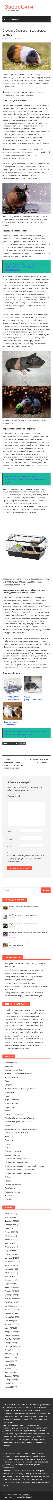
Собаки (8, 1181)
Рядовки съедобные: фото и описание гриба (23, 924)
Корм (7, 1096)
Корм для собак (11, 1103)
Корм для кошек (12, 1099)
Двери (7, 1081)
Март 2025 (9, 1250)
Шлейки (8, 1199)
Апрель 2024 (10, 1280)
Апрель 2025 (10, 1247)
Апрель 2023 (10, 1324)
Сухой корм (10, 1188)
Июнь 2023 (9, 1317)
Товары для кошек (13, 1192)
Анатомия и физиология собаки (18, 1073)
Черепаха (9, 1195)
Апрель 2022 (10, 1368)
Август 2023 (10, 1309)
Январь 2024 (10, 1291)
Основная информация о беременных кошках (23, 906)
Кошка (8, 1110)
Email (10, 839)
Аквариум (9, 1066)
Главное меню (13, 19)
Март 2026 (9, 1217)
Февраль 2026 (11, 1221)
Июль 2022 (9, 1357)
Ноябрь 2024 (10, 1254)
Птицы (8, 1144)
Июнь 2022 (9, 1361)
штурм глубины (11, 1425)
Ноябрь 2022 (10, 1342)
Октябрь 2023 (11, 1302)
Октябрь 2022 (11, 1346)
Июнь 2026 (9, 1213)
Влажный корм (11, 1077)
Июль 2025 (9, 1236)
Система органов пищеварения (18, 1173)
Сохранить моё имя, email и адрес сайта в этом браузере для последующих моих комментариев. (25, 858)
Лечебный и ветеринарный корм (19, 1118)
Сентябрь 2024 (11, 1261)
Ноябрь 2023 (10, 1298)
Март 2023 (9, 1328)
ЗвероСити (19, 6)
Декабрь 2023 (11, 1295)
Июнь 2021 (9, 1387)
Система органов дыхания (16, 1162)
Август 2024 (10, 1265)
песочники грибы (11, 1470)
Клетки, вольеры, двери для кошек (20, 1088)
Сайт (9, 846)
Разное (22, 744)
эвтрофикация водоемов (15, 1404)
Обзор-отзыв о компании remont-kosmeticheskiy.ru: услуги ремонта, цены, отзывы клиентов (26, 986)
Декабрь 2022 (11, 1339)
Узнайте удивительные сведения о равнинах (23, 915)
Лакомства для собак (14, 1114)
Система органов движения (17, 1158)
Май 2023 (9, 1320)
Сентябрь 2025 (11, 1228)
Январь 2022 (10, 1379)
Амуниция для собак (13, 1070)
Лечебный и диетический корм (18, 1121)
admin (19, 38)
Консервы (9, 1092)
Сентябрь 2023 (11, 1306)
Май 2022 (9, 1365)
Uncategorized (11, 1062)
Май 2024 (9, 1276)
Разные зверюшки (13, 1151)
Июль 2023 (9, 1313)
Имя (9, 831)
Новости (9, 1136)
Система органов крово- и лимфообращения (24, 1166)
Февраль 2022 (11, 1376)
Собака (8, 1177)
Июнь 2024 (9, 1272)
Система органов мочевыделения (19, 1169)
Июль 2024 (9, 1269)
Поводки (9, 1140)
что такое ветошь (12, 1453)
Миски (7, 1125)
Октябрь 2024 (11, 1258)
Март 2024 (9, 1283)
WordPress (26, 1497)
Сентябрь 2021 (11, 1383)
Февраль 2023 (11, 1331)
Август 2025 (10, 1232)
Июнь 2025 (9, 1239)
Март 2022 (9, 1372)
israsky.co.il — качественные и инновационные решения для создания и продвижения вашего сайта (24, 1045)
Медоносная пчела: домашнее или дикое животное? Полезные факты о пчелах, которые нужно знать (26, 1016)
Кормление (10, 1107)
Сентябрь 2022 (11, 1350)
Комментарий (13, 797)
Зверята (8, 1085)
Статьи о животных (13, 1184)
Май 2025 (9, 1243)
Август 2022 (10, 1354)
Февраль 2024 (11, 1287)
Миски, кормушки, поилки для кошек (21, 1129)
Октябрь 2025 (11, 1224)
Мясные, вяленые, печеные (16, 1132)
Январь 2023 (10, 1335)
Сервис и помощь (12, 1155)
